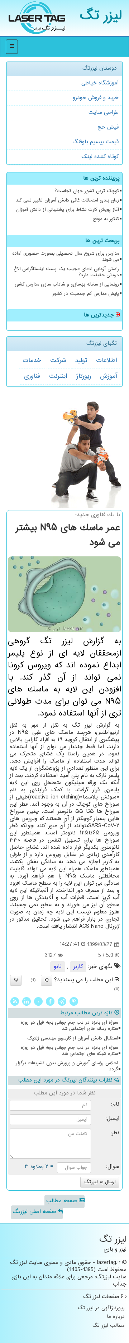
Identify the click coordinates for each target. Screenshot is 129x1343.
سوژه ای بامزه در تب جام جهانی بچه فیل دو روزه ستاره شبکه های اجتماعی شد (69, 1051)
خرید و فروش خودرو (96, 98)
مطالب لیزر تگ (108, 1326)
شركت (58, 360)
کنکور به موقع (106, 219)
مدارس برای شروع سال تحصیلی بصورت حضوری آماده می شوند (65, 257)
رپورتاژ (83, 376)
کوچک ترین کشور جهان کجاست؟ (86, 191)
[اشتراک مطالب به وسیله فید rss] (15, 1001)
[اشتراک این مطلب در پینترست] (74, 1001)
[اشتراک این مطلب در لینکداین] (27, 1001)
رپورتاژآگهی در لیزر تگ (101, 1308)
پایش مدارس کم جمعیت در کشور (85, 294)
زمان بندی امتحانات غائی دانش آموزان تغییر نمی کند (67, 200)
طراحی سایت (104, 112)
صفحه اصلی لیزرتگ (35, 1212)
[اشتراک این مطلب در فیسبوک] (50, 1001)
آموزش (108, 376)
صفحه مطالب (62, 1201)
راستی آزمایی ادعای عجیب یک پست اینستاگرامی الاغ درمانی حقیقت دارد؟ (66, 272)
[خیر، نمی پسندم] (16, 980)
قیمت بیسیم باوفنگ (95, 142)
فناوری (32, 376)
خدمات (32, 360)
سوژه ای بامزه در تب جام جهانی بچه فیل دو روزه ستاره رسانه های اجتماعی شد (69, 1026)
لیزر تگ (101, 16)
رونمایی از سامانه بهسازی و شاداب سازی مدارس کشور (67, 284)
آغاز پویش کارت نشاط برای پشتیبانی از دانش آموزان (67, 210)
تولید (81, 360)
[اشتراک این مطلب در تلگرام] (62, 1001)
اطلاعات (106, 360)
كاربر (78, 967)
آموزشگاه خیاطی (100, 83)
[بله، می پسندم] (46, 980)
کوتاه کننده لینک (100, 157)
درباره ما (116, 1317)
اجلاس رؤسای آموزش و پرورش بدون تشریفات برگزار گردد (67, 1066)
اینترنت (58, 376)
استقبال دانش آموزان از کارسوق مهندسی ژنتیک (72, 1038)
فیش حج (108, 127)
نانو (58, 967)
